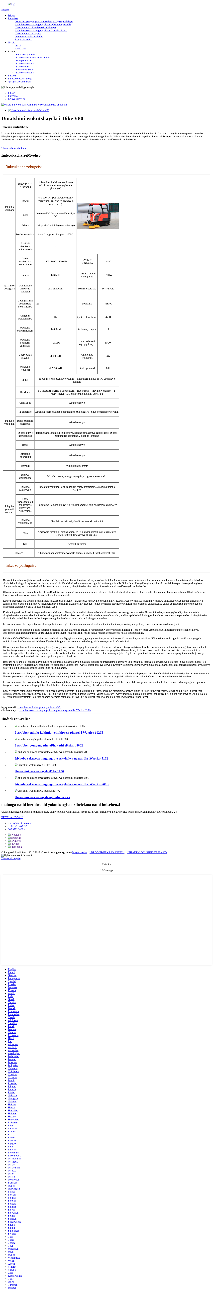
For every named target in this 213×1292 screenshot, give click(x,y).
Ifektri (18, 45)
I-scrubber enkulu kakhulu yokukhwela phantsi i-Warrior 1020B (59, 732)
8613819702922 (16, 829)
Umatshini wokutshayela (28, 33)
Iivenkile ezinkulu (24, 69)
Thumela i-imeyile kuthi (13, 148)
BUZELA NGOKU (12, 817)
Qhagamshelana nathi (19, 81)
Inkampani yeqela (24, 60)
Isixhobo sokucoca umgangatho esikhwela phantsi (41, 30)
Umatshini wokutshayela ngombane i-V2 (39, 707)
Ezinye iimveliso (23, 39)
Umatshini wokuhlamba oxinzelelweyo (35, 27)
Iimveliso (13, 18)
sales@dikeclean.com (19, 823)
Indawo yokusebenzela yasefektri (32, 57)
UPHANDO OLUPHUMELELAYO (147, 852)
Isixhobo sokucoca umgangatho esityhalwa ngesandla (43, 24)
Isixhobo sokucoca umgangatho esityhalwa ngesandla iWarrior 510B (55, 710)
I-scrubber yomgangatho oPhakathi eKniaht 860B (49, 745)
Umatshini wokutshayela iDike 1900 (39, 771)
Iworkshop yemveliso (26, 54)
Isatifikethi (20, 48)
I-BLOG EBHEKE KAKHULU (107, 852)
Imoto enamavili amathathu (29, 36)
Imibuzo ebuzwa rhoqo (20, 78)
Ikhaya (11, 15)
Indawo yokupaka (24, 63)
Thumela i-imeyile (10, 858)
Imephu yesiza (79, 852)
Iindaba (12, 75)
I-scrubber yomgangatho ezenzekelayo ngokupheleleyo (44, 21)
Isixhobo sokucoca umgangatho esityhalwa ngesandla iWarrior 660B (62, 784)
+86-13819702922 (18, 826)
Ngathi (11, 42)
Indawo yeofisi (22, 66)
